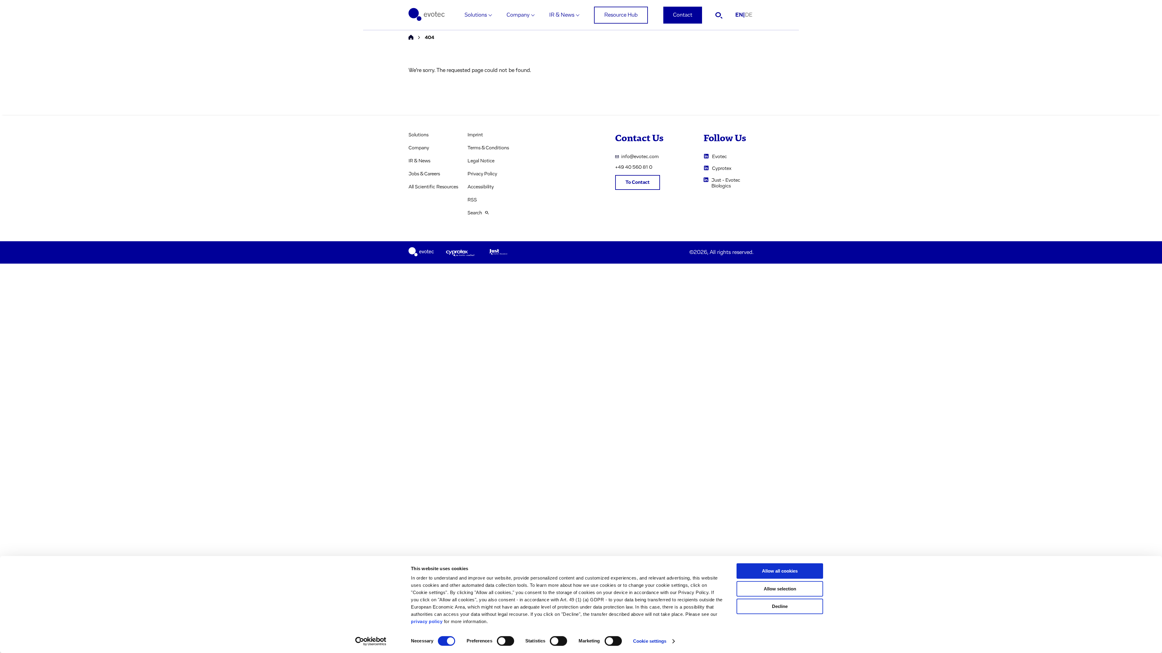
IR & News (561, 15)
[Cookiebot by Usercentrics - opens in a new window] (370, 641)
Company (518, 15)
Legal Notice (481, 160)
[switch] (505, 641)
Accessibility (481, 186)
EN (740, 15)
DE (748, 15)
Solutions (475, 15)
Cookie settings (650, 641)
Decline (780, 606)
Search (475, 212)
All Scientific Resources (433, 186)
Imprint (475, 134)
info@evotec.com (640, 156)
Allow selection (780, 588)
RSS (472, 199)
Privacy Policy (482, 173)
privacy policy (426, 621)
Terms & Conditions (488, 147)
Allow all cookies (780, 570)
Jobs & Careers (424, 173)
